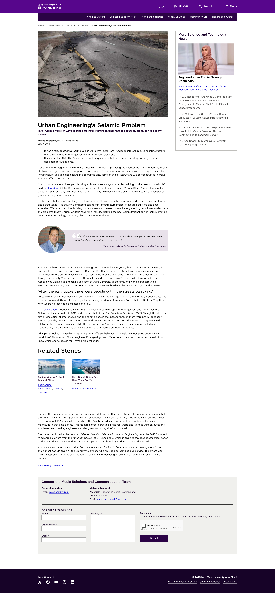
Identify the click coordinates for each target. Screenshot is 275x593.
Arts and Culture (96, 16)
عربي (162, 6)
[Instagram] (64, 582)
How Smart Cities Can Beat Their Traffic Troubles (85, 380)
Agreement (146, 513)
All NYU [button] (183, 6)
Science (57, 388)
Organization (49, 524)
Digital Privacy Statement (182, 581)
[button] (206, 6)
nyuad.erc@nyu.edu (59, 491)
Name (45, 513)
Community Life (198, 16)
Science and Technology (123, 16)
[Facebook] (48, 582)
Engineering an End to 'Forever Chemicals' (200, 79)
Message (96, 513)
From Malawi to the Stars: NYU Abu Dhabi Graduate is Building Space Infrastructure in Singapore (203, 117)
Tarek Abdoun (51, 188)
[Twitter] (39, 582)
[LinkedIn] (72, 582)
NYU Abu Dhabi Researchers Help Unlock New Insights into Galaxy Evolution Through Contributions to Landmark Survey (204, 131)
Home (41, 25)
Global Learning (176, 16)
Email (45, 535)
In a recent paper (47, 309)
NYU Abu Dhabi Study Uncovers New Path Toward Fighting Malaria (202, 142)
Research (43, 392)
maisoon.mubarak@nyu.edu (111, 499)
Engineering (45, 384)
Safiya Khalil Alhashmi (206, 86)
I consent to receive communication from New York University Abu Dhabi (181, 516)
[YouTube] (56, 582)
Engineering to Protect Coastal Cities (51, 379)
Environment (45, 388)
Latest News (54, 25)
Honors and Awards (223, 16)
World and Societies (152, 16)
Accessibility (230, 581)
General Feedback (210, 581)
